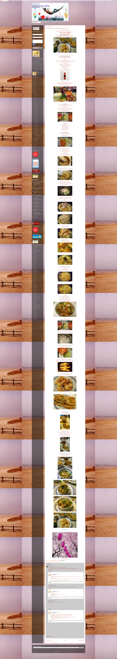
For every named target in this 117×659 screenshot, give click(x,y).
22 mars (36, 115)
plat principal (56, 561)
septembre (35, 97)
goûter (34, 274)
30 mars (36, 106)
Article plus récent (49, 640)
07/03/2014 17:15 (53, 600)
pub (33, 301)
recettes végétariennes (36, 307)
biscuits (34, 256)
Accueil (65, 640)
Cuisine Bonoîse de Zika (37, 183)
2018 (34, 88)
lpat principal (35, 283)
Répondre (50, 582)
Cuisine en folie (41, 5)
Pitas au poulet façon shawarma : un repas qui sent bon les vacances (37, 189)
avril (34, 103)
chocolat (34, 259)
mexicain (34, 286)
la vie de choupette (36, 209)
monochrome (35, 288)
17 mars (36, 121)
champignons (65, 62)
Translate (38, 23)
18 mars (36, 120)
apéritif (34, 253)
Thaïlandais (61, 30)
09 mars (36, 130)
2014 (34, 92)
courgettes (65, 59)
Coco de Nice (52, 574)
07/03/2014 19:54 (57, 612)
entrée (34, 268)
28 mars (36, 108)
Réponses (50, 572)
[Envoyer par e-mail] (60, 560)
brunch (34, 257)
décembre (35, 93)
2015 (34, 91)
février (35, 143)
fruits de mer (34, 270)
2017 (34, 89)
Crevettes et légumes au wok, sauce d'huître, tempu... (38, 136)
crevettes (71, 36)
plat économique (35, 296)
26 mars (36, 111)
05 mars (36, 137)
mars (34, 104)
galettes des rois (35, 271)
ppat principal (35, 300)
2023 (34, 82)
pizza (34, 295)
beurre (34, 255)
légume (53, 561)
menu (34, 284)
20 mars (36, 118)
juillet (35, 99)
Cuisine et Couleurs (36, 205)
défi (33, 265)
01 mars (36, 142)
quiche (34, 302)
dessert (34, 266)
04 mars (36, 138)
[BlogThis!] (61, 560)
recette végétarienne (35, 304)
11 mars (36, 128)
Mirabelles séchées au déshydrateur (37, 217)
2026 (34, 78)
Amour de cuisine (36, 198)
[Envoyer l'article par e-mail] (59, 560)
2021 (34, 84)
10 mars (36, 129)
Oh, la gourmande (36, 191)
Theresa (50, 600)
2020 (34, 85)
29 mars (36, 107)
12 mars (36, 127)
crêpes (34, 263)
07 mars (36, 133)
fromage (34, 269)
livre (33, 282)
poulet (34, 299)
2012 (34, 147)
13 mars (36, 126)
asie (48, 561)
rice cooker (34, 309)
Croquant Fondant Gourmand (37, 194)
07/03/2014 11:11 (57, 574)
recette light (34, 303)
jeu (33, 278)
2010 (34, 148)
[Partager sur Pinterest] (64, 560)
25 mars (36, 112)
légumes (34, 281)
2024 (34, 81)
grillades (34, 275)
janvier (35, 144)
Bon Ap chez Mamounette (37, 212)
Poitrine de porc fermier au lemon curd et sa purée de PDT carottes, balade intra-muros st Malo (38, 214)
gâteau (34, 272)
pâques (34, 291)
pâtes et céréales (35, 294)
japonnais (66, 30)
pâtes (34, 293)
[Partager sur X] (62, 560)
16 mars (36, 122)
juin (34, 100)
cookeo (34, 262)
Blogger (62, 651)
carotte (65, 58)
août (34, 98)
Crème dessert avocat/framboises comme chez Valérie (37, 206)
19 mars (36, 119)
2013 (34, 146)
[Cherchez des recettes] (35, 180)
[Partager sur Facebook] (63, 560)
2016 (34, 90)
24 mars (36, 113)
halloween (34, 276)
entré (34, 267)
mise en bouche (35, 287)
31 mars (36, 105)
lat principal (34, 279)
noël (33, 289)
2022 (34, 83)
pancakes (34, 290)
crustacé (34, 264)
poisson (59, 561)
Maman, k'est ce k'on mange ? (37, 187)
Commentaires (35, 29)
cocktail (34, 260)
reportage (34, 308)
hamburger (34, 277)
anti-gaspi (34, 252)
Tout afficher (41, 219)
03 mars (36, 139)
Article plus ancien (81, 640)
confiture (34, 261)
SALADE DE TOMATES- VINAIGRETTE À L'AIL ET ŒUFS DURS (38, 185)
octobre (35, 96)
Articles (35, 27)
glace (34, 273)
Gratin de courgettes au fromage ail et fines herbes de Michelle (38, 203)
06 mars (36, 134)
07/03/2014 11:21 (57, 591)
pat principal (34, 292)
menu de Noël (35, 285)
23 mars (36, 114)
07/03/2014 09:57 (53, 585)
